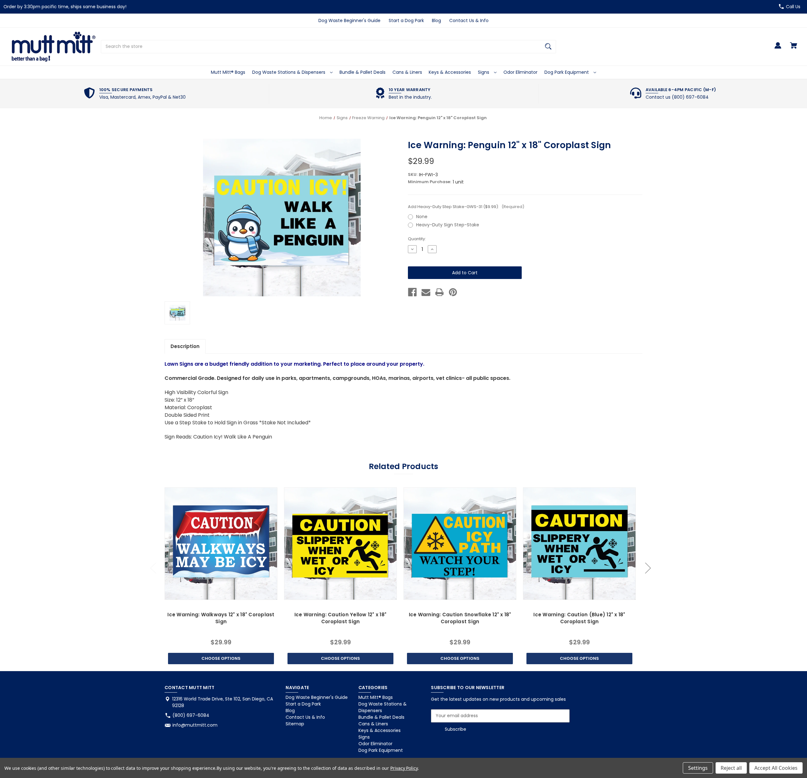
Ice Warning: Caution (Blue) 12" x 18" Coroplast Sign (579, 618)
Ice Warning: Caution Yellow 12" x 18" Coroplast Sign (340, 618)
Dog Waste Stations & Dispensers (289, 72)
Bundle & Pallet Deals (363, 72)
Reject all (731, 767)
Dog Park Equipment (567, 72)
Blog (436, 20)
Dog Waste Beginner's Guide (349, 20)
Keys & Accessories (450, 72)
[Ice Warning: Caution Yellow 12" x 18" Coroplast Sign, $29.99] (340, 543)
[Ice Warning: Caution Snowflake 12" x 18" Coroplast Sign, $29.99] (460, 543)
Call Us (793, 6)
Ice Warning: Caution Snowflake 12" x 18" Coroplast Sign (460, 618)
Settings (698, 767)
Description (185, 346)
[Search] (548, 46)
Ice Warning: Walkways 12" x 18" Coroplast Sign (220, 618)
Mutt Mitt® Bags (228, 72)
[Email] (425, 292)
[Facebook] (412, 292)
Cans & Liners (407, 72)
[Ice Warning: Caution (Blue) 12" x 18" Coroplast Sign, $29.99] (579, 543)
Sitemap (295, 724)
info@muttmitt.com (195, 725)
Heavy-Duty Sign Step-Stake (447, 225)
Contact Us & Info (469, 20)
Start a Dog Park (406, 20)
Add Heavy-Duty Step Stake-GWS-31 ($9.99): (466, 207)
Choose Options (221, 658)
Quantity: (417, 239)
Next (648, 567)
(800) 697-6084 (190, 715)
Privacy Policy (404, 768)
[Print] (439, 292)
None (421, 216)
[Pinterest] (453, 292)
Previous (153, 567)
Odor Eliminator (520, 72)
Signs (484, 72)
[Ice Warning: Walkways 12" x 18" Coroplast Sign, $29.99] (221, 543)
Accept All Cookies (776, 767)
